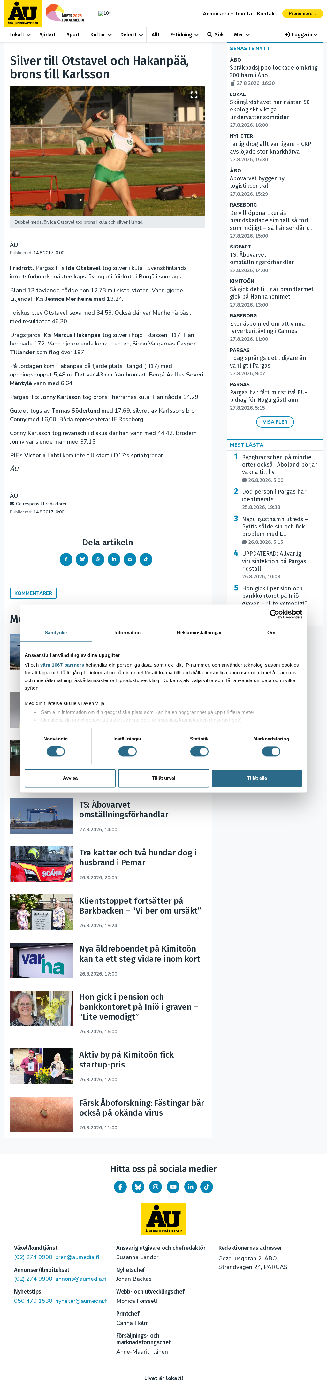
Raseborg (243, 205)
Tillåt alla (257, 778)
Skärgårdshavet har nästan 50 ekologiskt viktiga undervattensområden (270, 113)
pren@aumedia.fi (77, 1257)
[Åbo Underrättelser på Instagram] (155, 1187)
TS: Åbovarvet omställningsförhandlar (262, 262)
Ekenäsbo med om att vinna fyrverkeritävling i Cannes (267, 331)
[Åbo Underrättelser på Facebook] (120, 1187)
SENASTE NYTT (250, 48)
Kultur (97, 35)
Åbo (235, 60)
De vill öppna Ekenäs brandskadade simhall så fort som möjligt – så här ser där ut (271, 224)
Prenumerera (303, 14)
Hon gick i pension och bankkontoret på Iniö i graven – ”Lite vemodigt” (274, 600)
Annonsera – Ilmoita (227, 13)
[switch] (127, 752)
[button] (301, 34)
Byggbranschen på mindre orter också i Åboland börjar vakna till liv (279, 468)
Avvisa (70, 778)
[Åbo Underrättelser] (163, 1219)
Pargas (240, 350)
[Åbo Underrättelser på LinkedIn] (190, 1187)
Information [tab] (127, 632)
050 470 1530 (33, 1301)
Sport (73, 35)
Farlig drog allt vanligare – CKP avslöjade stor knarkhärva (270, 151)
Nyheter (241, 136)
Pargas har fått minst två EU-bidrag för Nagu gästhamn (268, 400)
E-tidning (181, 35)
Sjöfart (47, 35)
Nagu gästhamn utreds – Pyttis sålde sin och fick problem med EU (275, 530)
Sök (219, 35)
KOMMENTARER (33, 593)
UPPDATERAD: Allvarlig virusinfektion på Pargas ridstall (274, 565)
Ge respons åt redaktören (42, 504)
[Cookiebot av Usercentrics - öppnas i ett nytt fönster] (274, 614)
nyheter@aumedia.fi (81, 1301)
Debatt (128, 35)
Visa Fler (275, 422)
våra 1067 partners (62, 665)
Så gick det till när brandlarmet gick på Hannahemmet (272, 297)
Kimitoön (242, 281)
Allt (156, 35)
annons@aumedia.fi (80, 1279)
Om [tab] (271, 632)
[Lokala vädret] (103, 13)
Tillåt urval (163, 778)
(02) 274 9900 (33, 1257)
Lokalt (16, 35)
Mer (238, 35)
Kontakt (267, 13)
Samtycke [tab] (56, 632)
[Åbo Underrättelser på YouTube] (173, 1187)
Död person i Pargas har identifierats (274, 499)
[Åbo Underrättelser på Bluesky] (138, 1187)
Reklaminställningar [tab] (199, 632)
